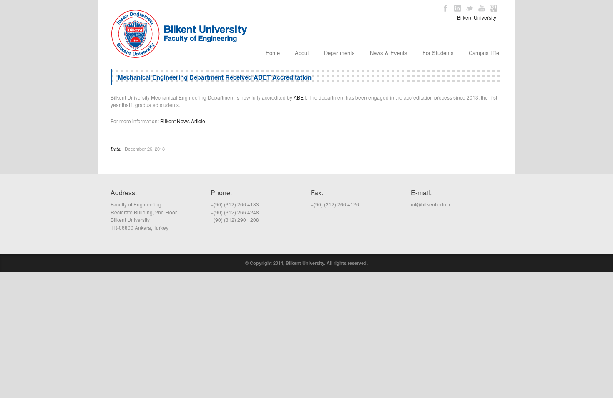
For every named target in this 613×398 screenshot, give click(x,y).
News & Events (388, 53)
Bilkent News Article (182, 120)
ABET (300, 97)
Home (273, 53)
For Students (438, 53)
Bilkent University (476, 17)
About (302, 53)
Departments (339, 53)
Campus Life (484, 53)
